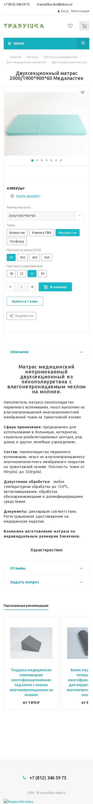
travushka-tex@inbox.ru (54, 4)
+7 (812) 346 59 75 (17, 4)
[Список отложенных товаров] (70, 27)
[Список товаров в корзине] (85, 30)
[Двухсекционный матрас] (46, 124)
